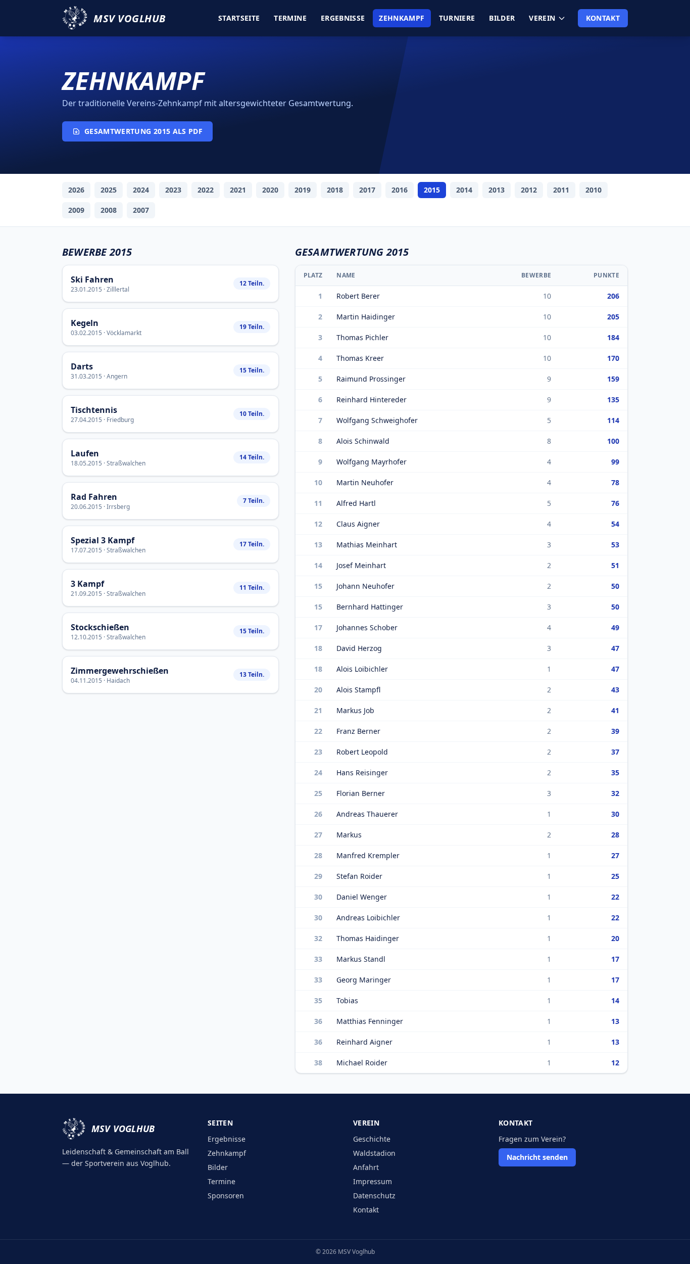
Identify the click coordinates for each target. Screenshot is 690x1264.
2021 (238, 190)
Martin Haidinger (365, 316)
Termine (290, 18)
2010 (593, 190)
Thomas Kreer (360, 358)
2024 (141, 190)
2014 (464, 190)
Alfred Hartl (356, 503)
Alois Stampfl (358, 689)
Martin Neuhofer (364, 482)
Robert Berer (358, 296)
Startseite (239, 18)
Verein (542, 18)
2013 (496, 190)
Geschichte (371, 1139)
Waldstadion (374, 1153)
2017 (367, 190)
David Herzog (359, 648)
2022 (206, 190)
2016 (399, 190)
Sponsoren (226, 1195)
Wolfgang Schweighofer (377, 420)
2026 (76, 190)
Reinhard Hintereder (371, 399)
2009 (76, 210)
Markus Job (355, 710)
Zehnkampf (401, 18)
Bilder (502, 18)
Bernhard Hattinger (369, 607)
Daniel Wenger (361, 897)
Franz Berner (358, 731)
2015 (432, 190)
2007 (141, 210)
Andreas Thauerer (367, 814)
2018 (335, 190)
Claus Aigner (358, 524)
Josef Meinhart (361, 565)
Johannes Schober (367, 627)
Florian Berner (360, 793)
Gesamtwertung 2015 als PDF (143, 131)
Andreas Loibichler (368, 917)
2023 (173, 190)
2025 (109, 190)
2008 (109, 210)
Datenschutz (374, 1195)
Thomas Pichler (362, 337)
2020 (270, 190)
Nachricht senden (537, 1157)
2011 (561, 190)
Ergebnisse (343, 18)
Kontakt (603, 18)
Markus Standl (360, 959)
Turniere (457, 18)
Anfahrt (366, 1167)
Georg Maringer (363, 980)
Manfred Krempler (368, 855)
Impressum (372, 1181)
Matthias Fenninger (369, 1021)
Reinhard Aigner (364, 1042)
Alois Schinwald (362, 441)
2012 (529, 190)
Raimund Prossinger (371, 379)
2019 (302, 190)
